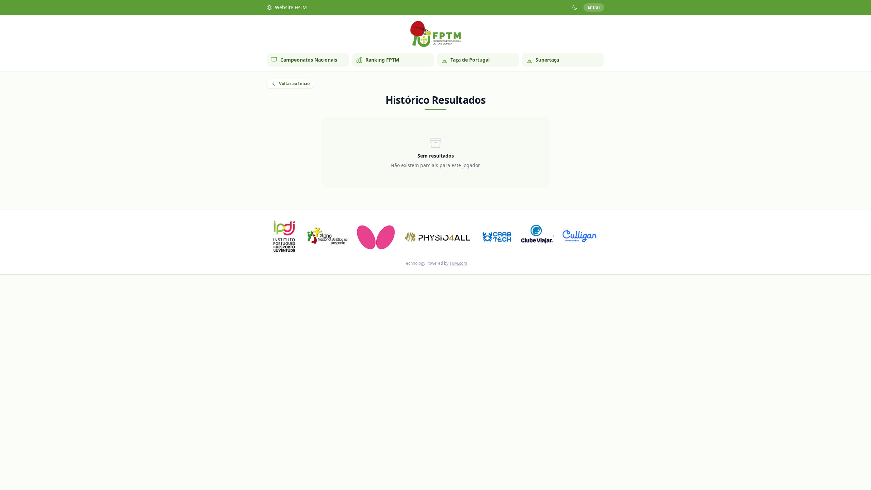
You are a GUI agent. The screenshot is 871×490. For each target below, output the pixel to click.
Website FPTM (291, 7)
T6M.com (458, 263)
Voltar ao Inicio (294, 83)
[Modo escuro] (574, 7)
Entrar (594, 7)
